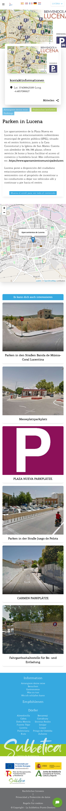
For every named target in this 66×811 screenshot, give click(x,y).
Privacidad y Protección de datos (33, 797)
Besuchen (33, 686)
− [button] (4, 212)
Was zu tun (33, 692)
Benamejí (43, 715)
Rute (23, 734)
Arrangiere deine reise (33, 683)
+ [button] (4, 208)
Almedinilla (23, 715)
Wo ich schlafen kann (33, 695)
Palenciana (23, 731)
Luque (42, 728)
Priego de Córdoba (42, 731)
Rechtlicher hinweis (33, 791)
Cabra (23, 718)
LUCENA (56, 4)
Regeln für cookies (33, 803)
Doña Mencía (23, 721)
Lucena (23, 728)
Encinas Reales (43, 721)
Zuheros (42, 734)
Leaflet (38, 280)
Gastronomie (33, 689)
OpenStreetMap (50, 280)
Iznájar (42, 724)
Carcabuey (42, 718)
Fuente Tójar (23, 724)
